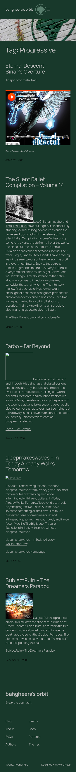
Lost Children (42, 222)
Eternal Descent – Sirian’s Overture (27, 69)
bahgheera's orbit (19, 9)
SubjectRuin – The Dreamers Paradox (27, 583)
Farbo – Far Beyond (28, 346)
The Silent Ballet (16, 226)
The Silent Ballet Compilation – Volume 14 (35, 182)
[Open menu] (48, 9)
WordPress (64, 764)
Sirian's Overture (27, 151)
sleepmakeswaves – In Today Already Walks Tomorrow (32, 463)
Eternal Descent (12, 151)
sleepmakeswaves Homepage (25, 552)
